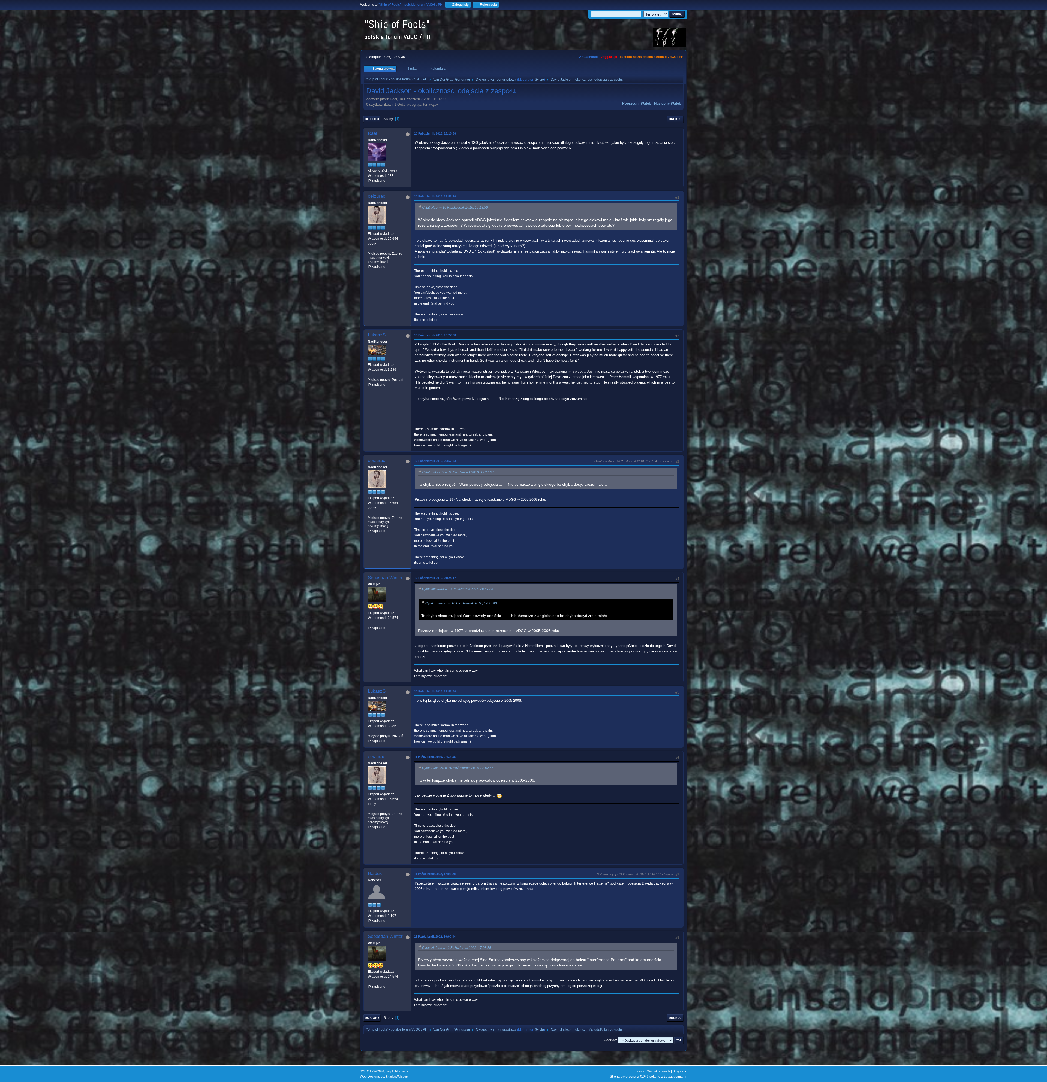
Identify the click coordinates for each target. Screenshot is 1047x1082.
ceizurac (376, 196)
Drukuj (675, 119)
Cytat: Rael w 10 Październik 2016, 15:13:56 (455, 207)
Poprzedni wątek (636, 103)
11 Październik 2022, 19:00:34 (435, 936)
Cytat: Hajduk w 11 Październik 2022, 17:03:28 (456, 948)
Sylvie (539, 79)
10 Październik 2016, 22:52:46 (435, 691)
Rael (372, 133)
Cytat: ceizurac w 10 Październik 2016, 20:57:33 (457, 589)
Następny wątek (667, 103)
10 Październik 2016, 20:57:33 (435, 461)
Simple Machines (397, 1071)
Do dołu (372, 119)
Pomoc (640, 1071)
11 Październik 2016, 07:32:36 (435, 756)
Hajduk (375, 873)
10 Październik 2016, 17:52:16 (435, 196)
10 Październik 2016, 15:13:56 (435, 133)
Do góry (372, 1017)
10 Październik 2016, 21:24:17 (435, 577)
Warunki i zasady (658, 1071)
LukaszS (377, 335)
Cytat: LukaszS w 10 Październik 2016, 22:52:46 (458, 768)
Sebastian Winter (385, 577)
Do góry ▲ (680, 1071)
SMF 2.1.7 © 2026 (372, 1071)
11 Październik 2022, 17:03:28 (435, 874)
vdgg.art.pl (609, 57)
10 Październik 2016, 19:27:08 (435, 335)
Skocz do (609, 1040)
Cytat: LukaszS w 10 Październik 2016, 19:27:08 (458, 472)
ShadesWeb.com (397, 1076)
